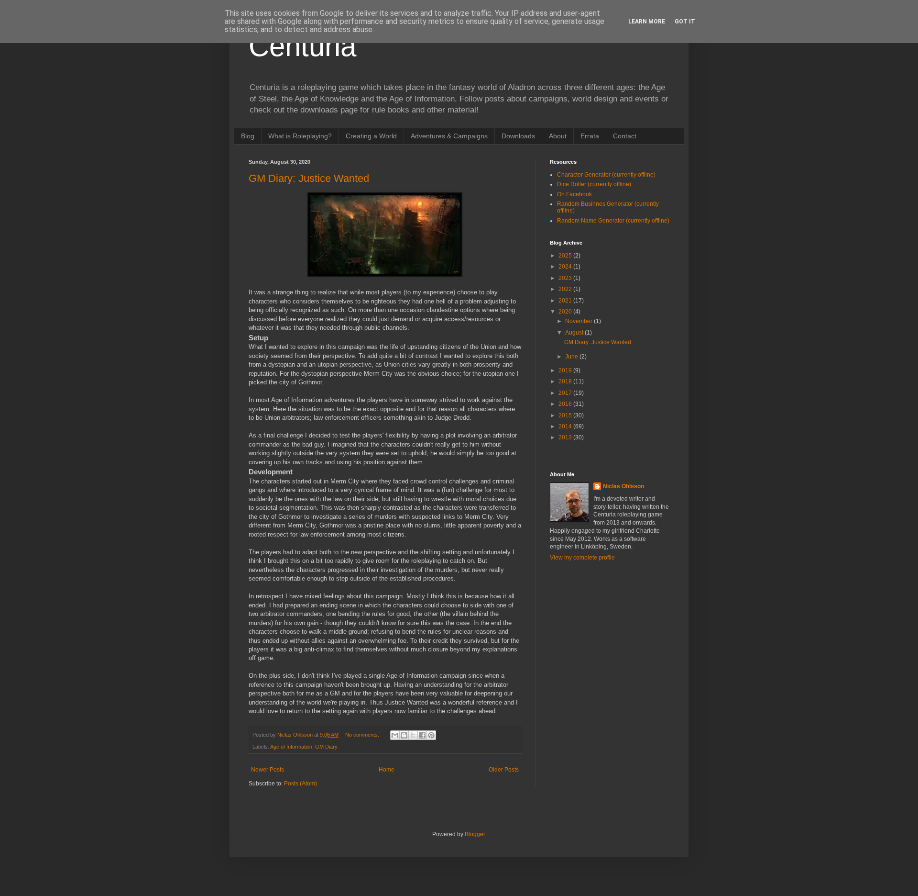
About (558, 136)
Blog (247, 136)
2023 (565, 278)
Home (386, 769)
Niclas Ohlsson (623, 486)
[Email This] (395, 735)
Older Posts (504, 769)
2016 (565, 404)
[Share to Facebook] (422, 735)
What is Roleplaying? (300, 136)
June (572, 356)
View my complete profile (582, 557)
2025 (565, 255)
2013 (565, 437)
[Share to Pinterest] (431, 735)
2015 (565, 415)
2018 (565, 381)
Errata (589, 136)
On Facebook (574, 194)
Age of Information (291, 747)
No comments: (363, 735)
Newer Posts (267, 769)
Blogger (475, 834)
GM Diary (326, 747)
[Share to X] (413, 735)
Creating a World (371, 136)
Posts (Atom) (300, 783)
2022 (565, 289)
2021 (565, 300)
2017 (565, 393)
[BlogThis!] (404, 735)
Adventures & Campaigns (449, 136)
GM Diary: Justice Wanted (309, 178)
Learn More (646, 21)
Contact (624, 136)
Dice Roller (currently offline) (594, 184)
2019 (565, 370)
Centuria (302, 46)
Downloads (518, 136)
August (575, 332)
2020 (565, 311)
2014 (565, 426)
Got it (685, 21)
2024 (565, 266)
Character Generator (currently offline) (606, 174)
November (579, 321)
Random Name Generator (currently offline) (613, 220)
